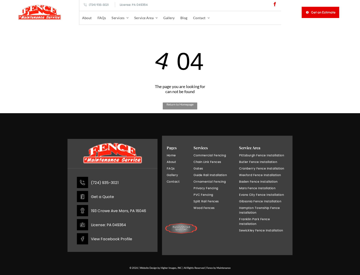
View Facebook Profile (111, 239)
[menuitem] (87, 18)
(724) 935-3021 (105, 182)
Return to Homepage (180, 104)
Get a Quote (102, 196)
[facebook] (275, 4)
